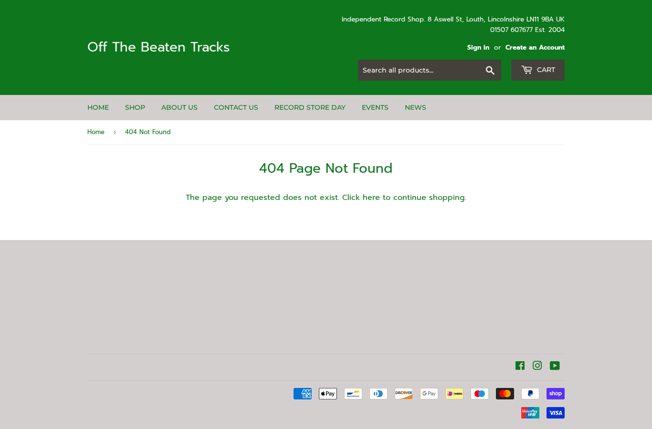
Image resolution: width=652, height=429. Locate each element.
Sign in (478, 47)
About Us (179, 107)
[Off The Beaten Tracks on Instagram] (537, 367)
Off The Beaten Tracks (158, 47)
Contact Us (236, 107)
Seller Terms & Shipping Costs (115, 300)
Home (98, 107)
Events (375, 107)
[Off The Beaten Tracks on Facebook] (520, 367)
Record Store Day (310, 107)
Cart (545, 69)
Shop (135, 107)
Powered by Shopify (221, 393)
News (415, 107)
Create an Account (535, 47)
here (371, 197)
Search (100, 320)
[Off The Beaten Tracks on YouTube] (555, 367)
